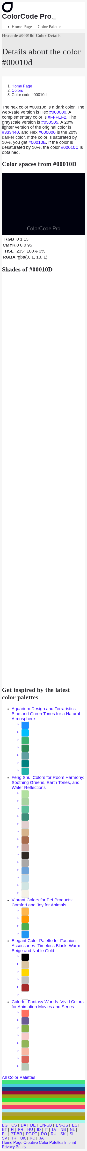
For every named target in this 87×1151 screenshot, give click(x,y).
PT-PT (31, 1134)
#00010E (37, 142)
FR (20, 1130)
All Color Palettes (18, 1077)
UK (23, 1138)
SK (63, 1134)
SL (72, 1134)
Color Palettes (50, 26)
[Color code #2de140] (43, 1100)
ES (74, 1125)
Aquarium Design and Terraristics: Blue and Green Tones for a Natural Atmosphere (46, 713)
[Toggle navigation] (54, 18)
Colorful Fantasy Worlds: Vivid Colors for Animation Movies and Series (48, 1004)
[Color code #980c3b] (43, 1092)
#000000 (57, 112)
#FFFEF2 (57, 117)
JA (41, 1138)
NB (63, 1130)
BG (4, 1125)
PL (4, 1134)
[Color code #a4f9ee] (43, 1121)
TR (13, 1138)
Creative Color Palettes (43, 1142)
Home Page (22, 26)
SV (4, 1138)
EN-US (62, 1125)
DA (23, 1125)
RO (44, 1134)
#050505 (49, 122)
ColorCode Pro (26, 16)
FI (12, 1130)
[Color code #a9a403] (43, 1118)
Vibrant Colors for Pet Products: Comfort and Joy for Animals (42, 902)
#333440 (10, 132)
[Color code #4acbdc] (43, 1085)
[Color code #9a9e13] (43, 1096)
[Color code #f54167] (43, 1107)
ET (4, 1130)
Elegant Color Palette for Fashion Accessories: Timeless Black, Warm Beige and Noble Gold (46, 945)
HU (30, 1130)
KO (32, 1138)
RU (54, 1134)
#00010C (70, 147)
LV (54, 1130)
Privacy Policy (14, 1147)
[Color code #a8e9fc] (43, 1110)
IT (46, 1130)
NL (72, 1130)
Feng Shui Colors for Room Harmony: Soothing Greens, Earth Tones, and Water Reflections (48, 782)
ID (39, 1130)
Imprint (70, 1142)
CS (14, 1125)
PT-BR (16, 1134)
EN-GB (46, 1125)
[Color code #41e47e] (43, 1082)
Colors (17, 90)
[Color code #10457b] (43, 1089)
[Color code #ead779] (43, 1103)
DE (33, 1125)
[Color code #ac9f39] (43, 1114)
